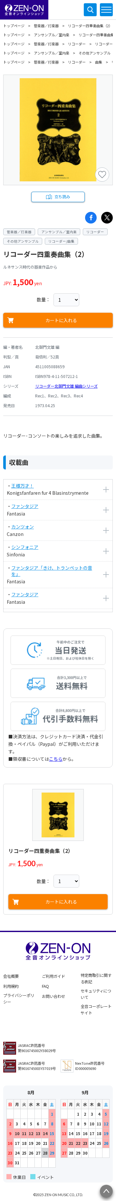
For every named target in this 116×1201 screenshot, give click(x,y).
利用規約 (11, 986)
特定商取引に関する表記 (96, 978)
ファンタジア (24, 506)
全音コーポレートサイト (96, 1009)
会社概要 (11, 976)
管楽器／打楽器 (46, 25)
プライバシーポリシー (18, 998)
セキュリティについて (96, 994)
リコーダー (77, 43)
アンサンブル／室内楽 (51, 34)
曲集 (98, 62)
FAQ (45, 986)
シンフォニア (24, 547)
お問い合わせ (53, 996)
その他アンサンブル (95, 52)
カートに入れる (61, 320)
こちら (56, 759)
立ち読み (62, 197)
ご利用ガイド (53, 976)
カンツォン (22, 526)
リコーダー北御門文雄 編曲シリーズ (66, 386)
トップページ (13, 25)
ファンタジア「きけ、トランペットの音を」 (51, 570)
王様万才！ (22, 485)
